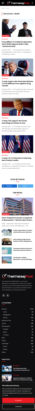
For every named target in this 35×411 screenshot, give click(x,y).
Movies (5, 332)
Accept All (18, 400)
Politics (4, 340)
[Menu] (3, 3)
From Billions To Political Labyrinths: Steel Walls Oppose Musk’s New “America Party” (17, 44)
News (3, 338)
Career (5, 312)
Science (5, 349)
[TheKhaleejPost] (18, 3)
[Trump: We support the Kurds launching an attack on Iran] (17, 107)
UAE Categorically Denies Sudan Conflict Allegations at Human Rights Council (22, 241)
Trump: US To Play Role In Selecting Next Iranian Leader (16, 159)
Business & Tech (6, 320)
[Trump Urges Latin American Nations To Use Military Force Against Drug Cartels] (17, 67)
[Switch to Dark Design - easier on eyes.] (32, 3)
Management (6, 315)
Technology (5, 343)
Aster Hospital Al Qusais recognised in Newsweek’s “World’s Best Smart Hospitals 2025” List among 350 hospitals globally (17, 221)
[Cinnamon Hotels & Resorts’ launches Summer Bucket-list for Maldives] (7, 250)
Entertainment (6, 326)
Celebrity (5, 329)
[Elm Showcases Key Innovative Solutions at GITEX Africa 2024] (7, 368)
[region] (17, 397)
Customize (18, 406)
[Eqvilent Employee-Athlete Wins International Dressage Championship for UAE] (7, 377)
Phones (5, 346)
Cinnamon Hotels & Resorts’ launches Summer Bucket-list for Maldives (22, 250)
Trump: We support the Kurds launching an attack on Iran (14, 122)
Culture (4, 323)
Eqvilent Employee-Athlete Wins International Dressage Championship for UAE (23, 380)
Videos (4, 352)
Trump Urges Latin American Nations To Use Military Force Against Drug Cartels (17, 83)
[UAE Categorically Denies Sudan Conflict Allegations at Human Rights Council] (7, 241)
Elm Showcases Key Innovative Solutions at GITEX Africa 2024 (21, 370)
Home (3, 8)
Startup (5, 317)
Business (6, 36)
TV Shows (6, 335)
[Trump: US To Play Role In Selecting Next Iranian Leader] (17, 144)
